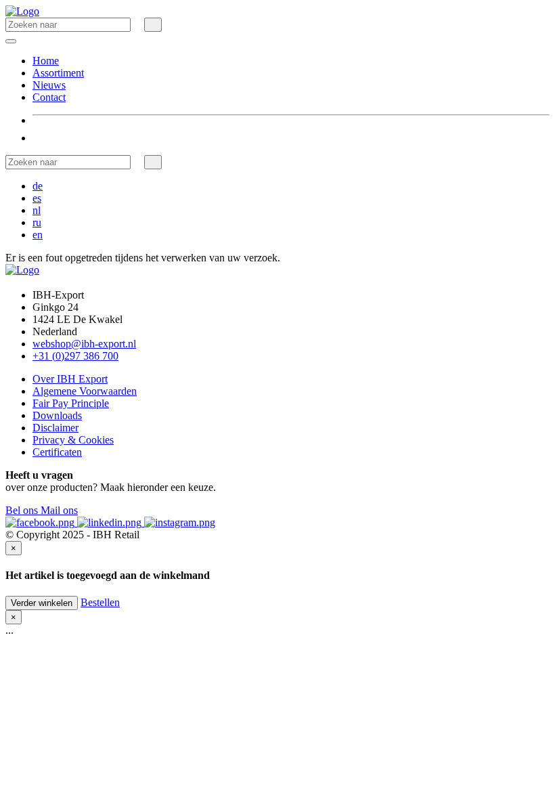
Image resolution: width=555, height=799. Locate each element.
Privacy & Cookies (73, 440)
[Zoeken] (153, 25)
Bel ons (23, 510)
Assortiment (58, 73)
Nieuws (49, 85)
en (37, 234)
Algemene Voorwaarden (84, 391)
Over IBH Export (70, 379)
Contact (49, 97)
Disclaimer (55, 427)
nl (36, 210)
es (36, 198)
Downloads (57, 415)
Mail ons (59, 510)
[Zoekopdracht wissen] (137, 24)
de (37, 186)
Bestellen (100, 602)
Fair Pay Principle (70, 403)
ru (36, 222)
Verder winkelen (41, 603)
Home (45, 60)
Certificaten (57, 452)
